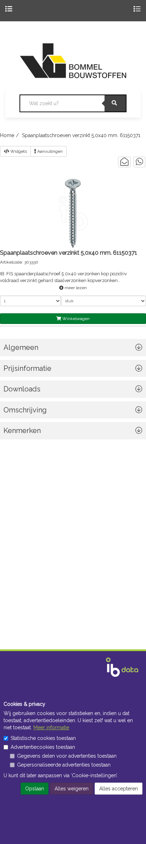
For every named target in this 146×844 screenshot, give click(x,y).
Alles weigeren (72, 788)
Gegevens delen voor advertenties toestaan (67, 756)
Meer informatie (51, 727)
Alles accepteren (118, 788)
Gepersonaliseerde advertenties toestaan (64, 765)
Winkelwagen (75, 318)
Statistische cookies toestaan (43, 738)
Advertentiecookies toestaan (43, 747)
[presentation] (73, 411)
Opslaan (34, 788)
